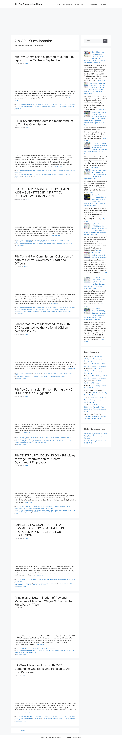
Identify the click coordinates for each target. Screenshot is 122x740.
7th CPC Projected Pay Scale (61, 170)
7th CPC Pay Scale (47, 104)
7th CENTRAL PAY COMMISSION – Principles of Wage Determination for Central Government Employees (45, 459)
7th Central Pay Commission (24, 104)
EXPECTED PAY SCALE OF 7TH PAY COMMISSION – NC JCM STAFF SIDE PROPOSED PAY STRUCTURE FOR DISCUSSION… (40, 530)
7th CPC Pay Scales (38, 583)
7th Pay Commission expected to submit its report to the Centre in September (44, 58)
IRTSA (22, 652)
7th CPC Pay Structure (49, 106)
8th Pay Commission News (28, 4)
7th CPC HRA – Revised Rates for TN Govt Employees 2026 (99, 255)
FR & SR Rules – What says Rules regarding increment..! (94, 359)
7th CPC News (37, 104)
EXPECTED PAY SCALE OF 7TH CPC (25, 585)
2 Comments (20, 110)
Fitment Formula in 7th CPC (27, 442)
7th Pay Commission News (63, 311)
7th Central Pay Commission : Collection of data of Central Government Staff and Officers (44, 260)
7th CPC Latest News (58, 174)
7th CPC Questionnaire (59, 104)
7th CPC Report (70, 104)
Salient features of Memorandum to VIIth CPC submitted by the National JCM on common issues (42, 327)
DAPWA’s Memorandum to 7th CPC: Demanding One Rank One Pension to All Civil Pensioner (42, 668)
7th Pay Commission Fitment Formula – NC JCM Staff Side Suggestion (44, 391)
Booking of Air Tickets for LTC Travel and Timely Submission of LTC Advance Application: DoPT (95, 174)
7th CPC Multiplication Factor (41, 510)
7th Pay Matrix (67, 4)
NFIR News (69, 243)
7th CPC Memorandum (58, 243)
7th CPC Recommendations (64, 106)
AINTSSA (34, 176)
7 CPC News (20, 376)
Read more (58, 166)
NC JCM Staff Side (51, 376)
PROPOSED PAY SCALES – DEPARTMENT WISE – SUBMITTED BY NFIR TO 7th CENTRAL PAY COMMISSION (43, 192)
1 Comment (19, 313)
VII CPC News (61, 376)
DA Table (103, 4)
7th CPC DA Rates (38, 440)
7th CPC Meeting (38, 106)
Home (58, 4)
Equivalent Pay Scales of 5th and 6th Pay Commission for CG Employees (95, 400)
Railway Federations (30, 652)
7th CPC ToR (49, 508)
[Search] (105, 41)
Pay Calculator (93, 4)
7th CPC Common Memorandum (42, 174)
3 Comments (20, 245)
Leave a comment (21, 178)
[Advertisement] (61, 20)
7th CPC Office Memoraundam (54, 309)
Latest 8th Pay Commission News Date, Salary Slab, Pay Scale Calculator (95, 436)
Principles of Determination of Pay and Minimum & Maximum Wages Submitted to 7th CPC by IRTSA (43, 601)
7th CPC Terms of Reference (47, 311)
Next (23, 730)
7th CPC (43, 376)
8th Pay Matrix (79, 4)
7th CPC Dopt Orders (39, 240)
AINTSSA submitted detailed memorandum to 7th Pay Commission (44, 122)
